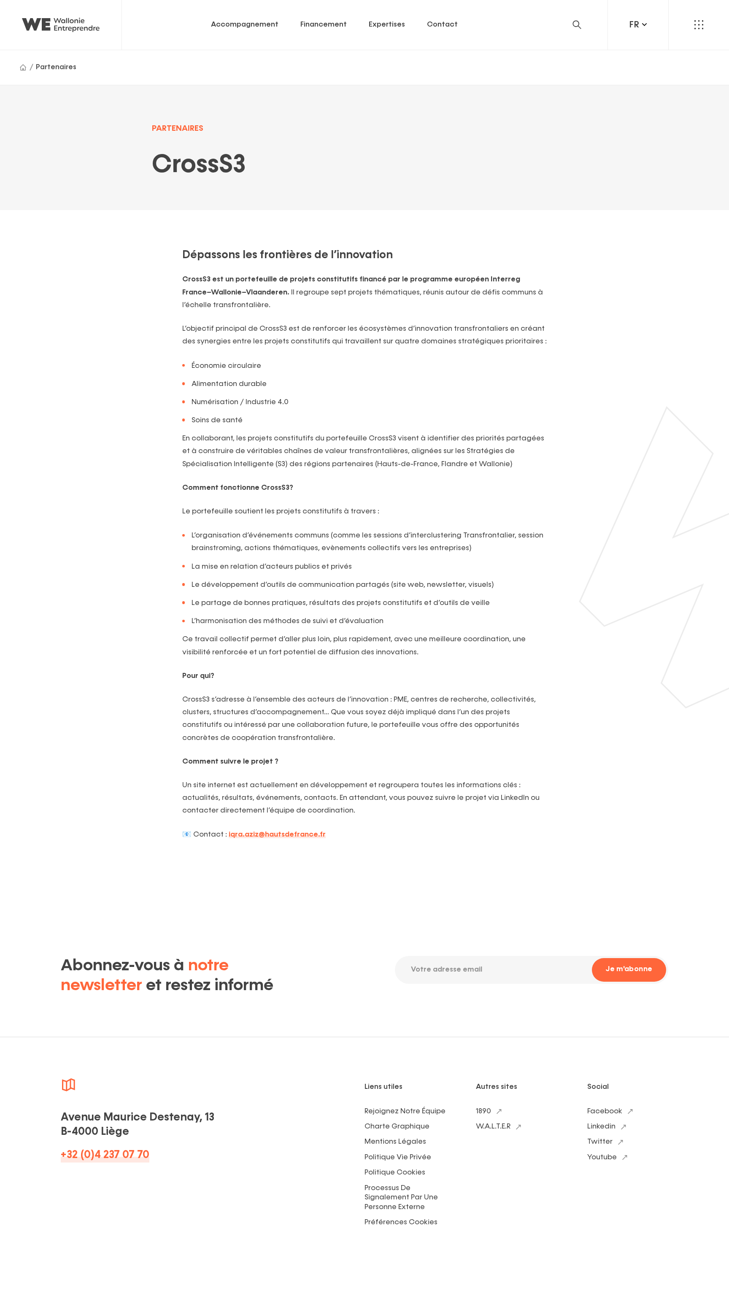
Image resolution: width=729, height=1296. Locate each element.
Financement (323, 24)
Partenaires (56, 67)
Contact (442, 24)
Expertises (387, 24)
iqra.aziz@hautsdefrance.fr (277, 834)
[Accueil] (23, 67)
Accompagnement (244, 24)
